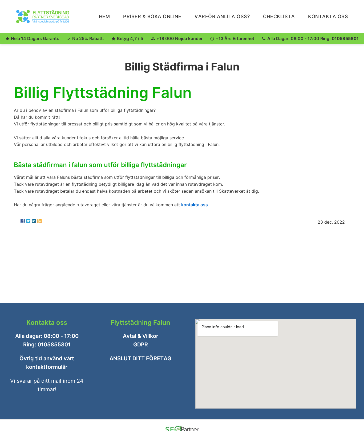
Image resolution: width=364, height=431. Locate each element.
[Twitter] (28, 221)
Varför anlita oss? (222, 16)
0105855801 (345, 38)
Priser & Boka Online (152, 16)
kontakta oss (194, 204)
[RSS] (39, 221)
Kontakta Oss (328, 16)
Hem (104, 16)
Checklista (279, 16)
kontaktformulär (46, 367)
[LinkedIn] (34, 221)
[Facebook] (23, 221)
